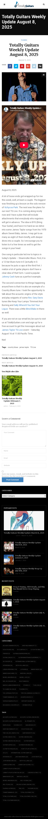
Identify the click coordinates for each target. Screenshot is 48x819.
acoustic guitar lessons (29, 717)
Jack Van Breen (21, 756)
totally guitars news (11, 800)
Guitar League (9, 657)
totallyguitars (27, 792)
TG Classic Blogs (9, 689)
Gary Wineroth (28, 733)
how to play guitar (29, 749)
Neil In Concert (9, 681)
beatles (7, 725)
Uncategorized (27, 697)
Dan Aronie (30, 725)
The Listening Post (10, 693)
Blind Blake (31, 309)
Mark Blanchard (10, 673)
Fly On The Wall (37, 649)
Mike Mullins (26, 673)
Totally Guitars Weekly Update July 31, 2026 (29, 614)
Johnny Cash (8, 276)
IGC (5, 753)
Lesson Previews (10, 669)
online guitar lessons (25, 784)
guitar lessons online (12, 741)
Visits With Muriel (28, 701)
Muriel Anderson (9, 677)
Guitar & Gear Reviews (21, 653)
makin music (8, 776)
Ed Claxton (22, 649)
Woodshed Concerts (11, 705)
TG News (24, 40)
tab (21, 788)
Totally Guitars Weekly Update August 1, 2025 (22, 358)
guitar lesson (9, 737)
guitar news (29, 741)
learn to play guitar (11, 768)
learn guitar (9, 764)
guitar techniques (10, 749)
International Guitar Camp (25, 661)
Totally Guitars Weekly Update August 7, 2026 (29, 601)
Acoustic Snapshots (11, 645)
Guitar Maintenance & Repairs (29, 657)
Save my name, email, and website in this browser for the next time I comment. (20, 475)
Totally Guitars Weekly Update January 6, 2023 (28, 557)
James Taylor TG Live (12, 330)
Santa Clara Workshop (11, 685)
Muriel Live (25, 677)
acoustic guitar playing (12, 721)
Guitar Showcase (26, 745)
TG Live (33, 347)
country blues (13, 347)
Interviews (8, 665)
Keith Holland (22, 665)
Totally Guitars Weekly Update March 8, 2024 (28, 544)
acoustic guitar (10, 717)
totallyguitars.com (28, 796)
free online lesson (11, 733)
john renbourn (9, 760)
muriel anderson (10, 780)
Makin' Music (36, 669)
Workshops (27, 705)
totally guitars (10, 796)
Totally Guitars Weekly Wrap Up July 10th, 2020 (28, 570)
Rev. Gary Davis (35, 297)
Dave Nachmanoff (29, 645)
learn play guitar (26, 764)
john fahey (36, 756)
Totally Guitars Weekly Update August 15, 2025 (22, 366)
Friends (6, 653)
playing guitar (9, 788)
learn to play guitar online (13, 772)
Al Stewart (30, 721)
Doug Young (8, 649)
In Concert (7, 661)
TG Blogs (37, 685)
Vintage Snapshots (10, 701)
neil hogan (26, 780)
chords (18, 725)
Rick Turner (24, 681)
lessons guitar (34, 772)
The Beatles (33, 788)
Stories (26, 685)
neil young (8, 784)
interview (7, 756)
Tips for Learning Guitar (30, 693)
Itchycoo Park (11, 207)
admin (6, 406)
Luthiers (24, 669)
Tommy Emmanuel (10, 697)
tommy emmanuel (10, 792)
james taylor (24, 347)
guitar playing (9, 745)
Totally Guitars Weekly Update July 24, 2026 (29, 627)
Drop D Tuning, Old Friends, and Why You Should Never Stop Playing (29, 588)
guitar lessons (25, 737)
